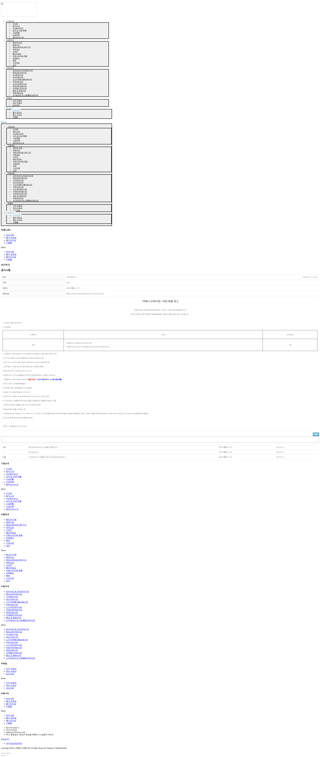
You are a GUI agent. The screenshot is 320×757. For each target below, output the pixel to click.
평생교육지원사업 (14, 594)
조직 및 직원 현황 (14, 477)
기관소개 (10, 21)
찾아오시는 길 (18, 37)
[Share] (5, 753)
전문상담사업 (12, 605)
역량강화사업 (12, 612)
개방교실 (10, 527)
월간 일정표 (11, 238)
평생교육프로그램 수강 (22, 47)
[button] (68, 288)
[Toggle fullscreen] (7, 753)
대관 (14, 65)
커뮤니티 (10, 108)
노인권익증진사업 (14, 607)
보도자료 (16, 105)
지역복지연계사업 (14, 615)
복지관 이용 (11, 520)
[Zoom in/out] (9, 753)
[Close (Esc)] (2, 753)
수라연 (9, 530)
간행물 (15, 117)
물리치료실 (11, 533)
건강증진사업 (12, 597)
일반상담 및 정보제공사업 (17, 592)
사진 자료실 (11, 669)
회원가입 (10, 522)
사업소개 (10, 68)
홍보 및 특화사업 (13, 618)
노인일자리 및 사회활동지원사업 (25, 95)
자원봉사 (10, 538)
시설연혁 (10, 482)
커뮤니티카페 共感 (14, 535)
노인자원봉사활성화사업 (17, 602)
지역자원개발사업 (14, 610)
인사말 (9, 469)
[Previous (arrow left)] (2, 755)
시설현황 (10, 479)
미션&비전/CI (12, 474)
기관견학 (10, 543)
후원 (8, 541)
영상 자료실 (11, 671)
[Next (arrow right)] (5, 755)
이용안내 (10, 40)
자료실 (9, 98)
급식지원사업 (12, 599)
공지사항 (10, 235)
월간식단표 (11, 240)
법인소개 (10, 471)
